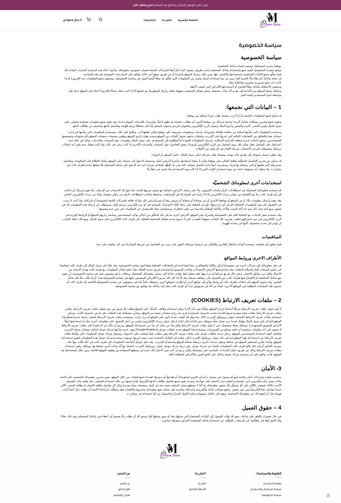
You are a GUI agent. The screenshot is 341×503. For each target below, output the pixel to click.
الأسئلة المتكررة (197, 489)
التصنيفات (149, 20)
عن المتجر (125, 483)
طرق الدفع (124, 489)
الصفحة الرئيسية (188, 20)
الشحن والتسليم (121, 495)
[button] (100, 20)
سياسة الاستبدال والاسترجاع (266, 489)
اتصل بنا (167, 20)
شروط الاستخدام (272, 483)
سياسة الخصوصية (271, 495)
